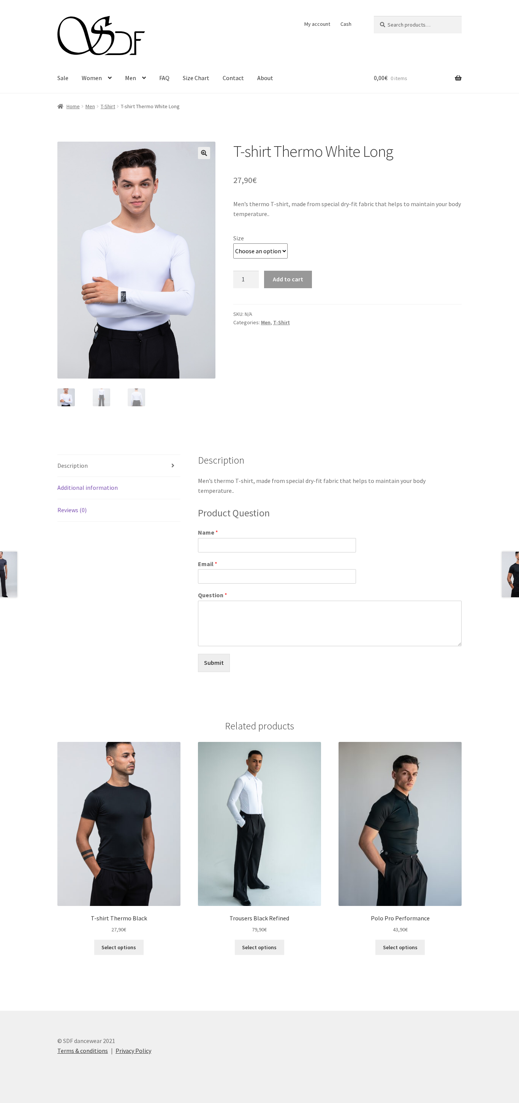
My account (317, 24)
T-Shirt (108, 106)
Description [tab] (72, 465)
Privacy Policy (133, 1050)
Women (92, 78)
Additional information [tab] (87, 487)
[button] (204, 153)
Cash (345, 24)
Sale (62, 78)
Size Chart (196, 78)
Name (208, 532)
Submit (214, 662)
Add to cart (288, 279)
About (265, 78)
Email (207, 564)
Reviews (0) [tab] (72, 510)
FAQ (164, 78)
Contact (233, 78)
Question (212, 595)
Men (130, 78)
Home (73, 106)
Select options (118, 947)
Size (238, 238)
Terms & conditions (82, 1050)
